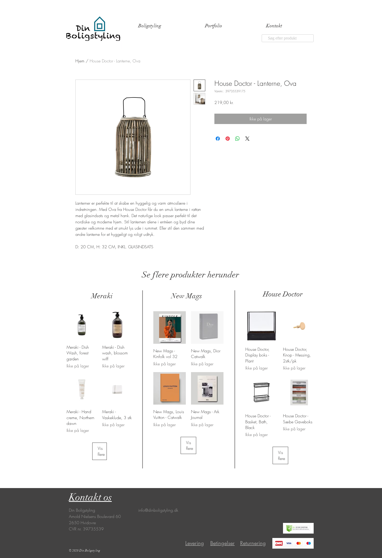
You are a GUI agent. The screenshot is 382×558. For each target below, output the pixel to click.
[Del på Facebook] (218, 138)
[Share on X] (247, 138)
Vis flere (101, 451)
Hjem (79, 61)
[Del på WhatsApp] (237, 138)
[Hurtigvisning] (82, 325)
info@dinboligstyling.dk (158, 510)
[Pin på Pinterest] (228, 138)
